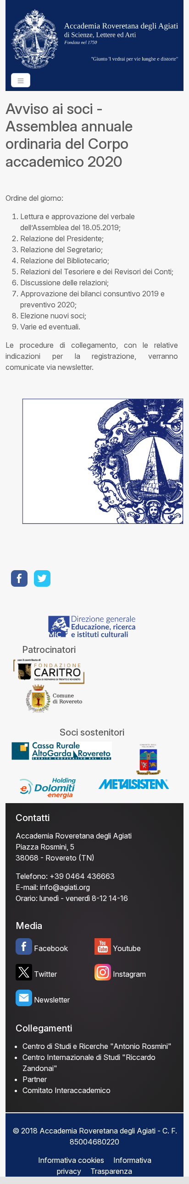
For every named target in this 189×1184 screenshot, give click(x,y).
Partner (34, 1079)
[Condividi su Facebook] (20, 578)
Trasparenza (111, 1171)
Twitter (45, 974)
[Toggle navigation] (20, 80)
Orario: (27, 898)
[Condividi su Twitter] (43, 578)
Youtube (127, 948)
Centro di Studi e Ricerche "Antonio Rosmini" (97, 1046)
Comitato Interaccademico (66, 1090)
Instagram (129, 974)
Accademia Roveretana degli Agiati (74, 835)
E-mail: (27, 887)
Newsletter (52, 999)
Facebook (51, 948)
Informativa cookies (71, 1160)
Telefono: (32, 876)
